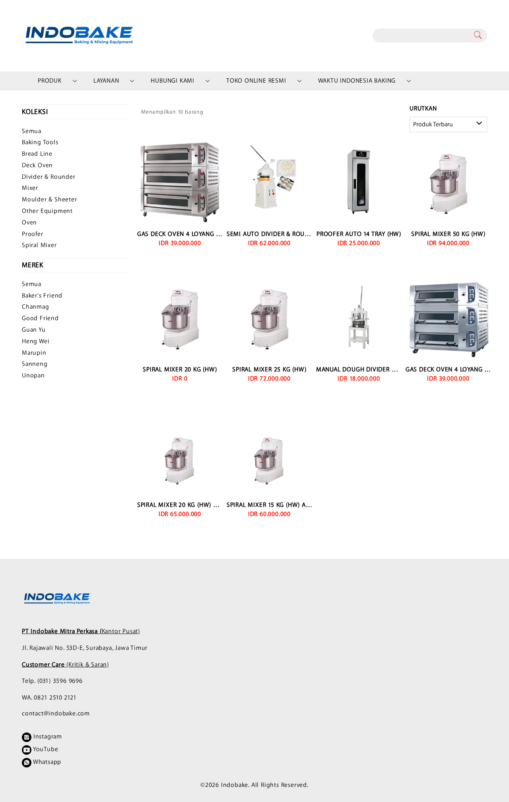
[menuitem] (50, 81)
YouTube (44, 749)
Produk (50, 80)
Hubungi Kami (172, 80)
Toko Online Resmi (256, 80)
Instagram (46, 736)
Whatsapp (46, 762)
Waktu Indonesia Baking (357, 80)
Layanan (106, 80)
